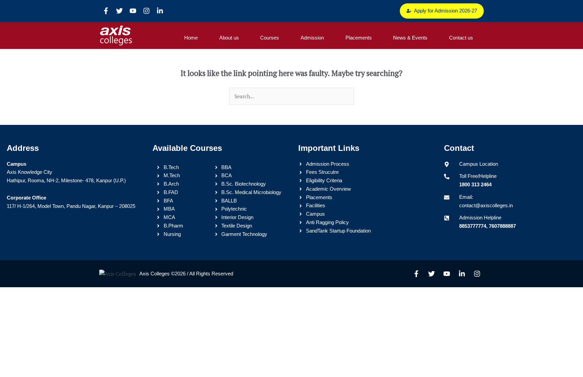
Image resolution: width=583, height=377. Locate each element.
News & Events (410, 38)
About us (229, 38)
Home (191, 38)
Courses (269, 38)
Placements (358, 38)
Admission (312, 38)
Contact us (461, 38)
